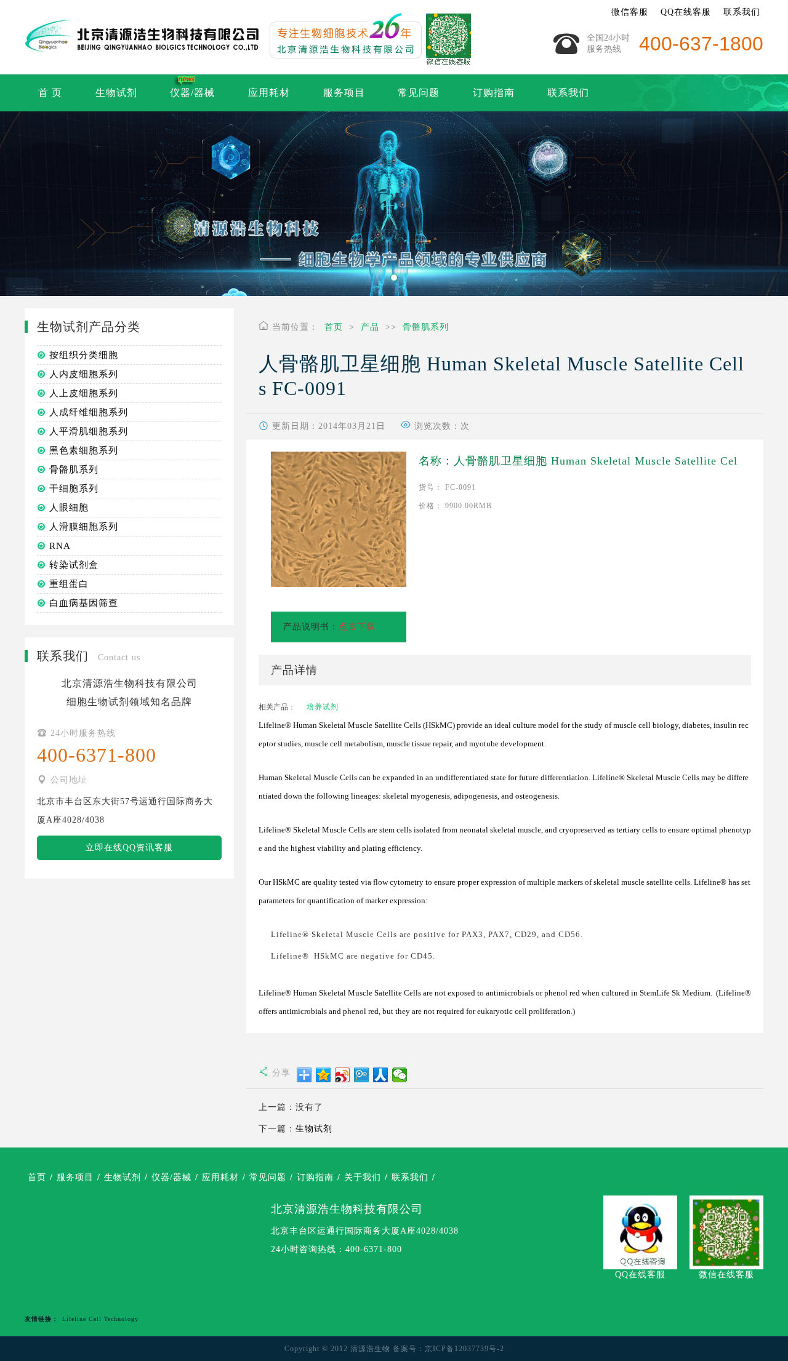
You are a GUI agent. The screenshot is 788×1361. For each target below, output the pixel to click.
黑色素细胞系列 (83, 450)
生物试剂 (116, 92)
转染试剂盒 (73, 565)
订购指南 (494, 92)
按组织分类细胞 (83, 355)
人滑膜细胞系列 (83, 527)
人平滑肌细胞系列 (88, 431)
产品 (370, 327)
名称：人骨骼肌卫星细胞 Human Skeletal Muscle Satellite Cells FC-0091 (578, 462)
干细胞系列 (73, 488)
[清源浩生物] (366, 37)
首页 (333, 327)
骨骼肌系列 (426, 327)
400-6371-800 (373, 1249)
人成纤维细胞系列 (88, 412)
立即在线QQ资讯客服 (129, 847)
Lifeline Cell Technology (100, 1318)
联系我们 (741, 12)
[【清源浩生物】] (142, 37)
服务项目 (344, 92)
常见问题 (419, 92)
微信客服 (629, 12)
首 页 (50, 92)
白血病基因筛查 (83, 603)
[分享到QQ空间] (323, 1075)
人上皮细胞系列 (83, 393)
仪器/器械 (192, 92)
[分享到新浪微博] (342, 1075)
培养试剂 (323, 707)
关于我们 (362, 1177)
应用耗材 (269, 92)
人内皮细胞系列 (83, 374)
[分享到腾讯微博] (361, 1075)
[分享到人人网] (380, 1075)
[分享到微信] (400, 1075)
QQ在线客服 (686, 12)
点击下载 (357, 626)
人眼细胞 (69, 508)
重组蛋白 (69, 584)
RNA (60, 546)
